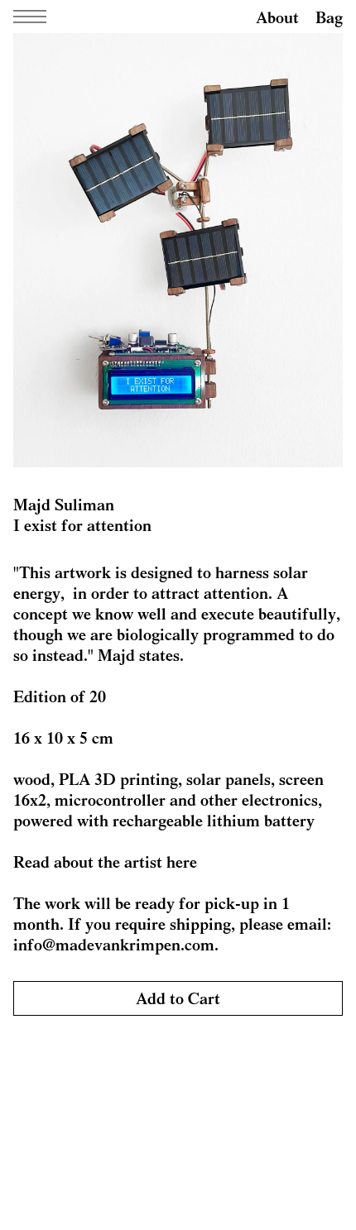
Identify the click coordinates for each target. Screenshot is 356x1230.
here (181, 861)
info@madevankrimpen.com (113, 944)
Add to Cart (178, 997)
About (277, 16)
